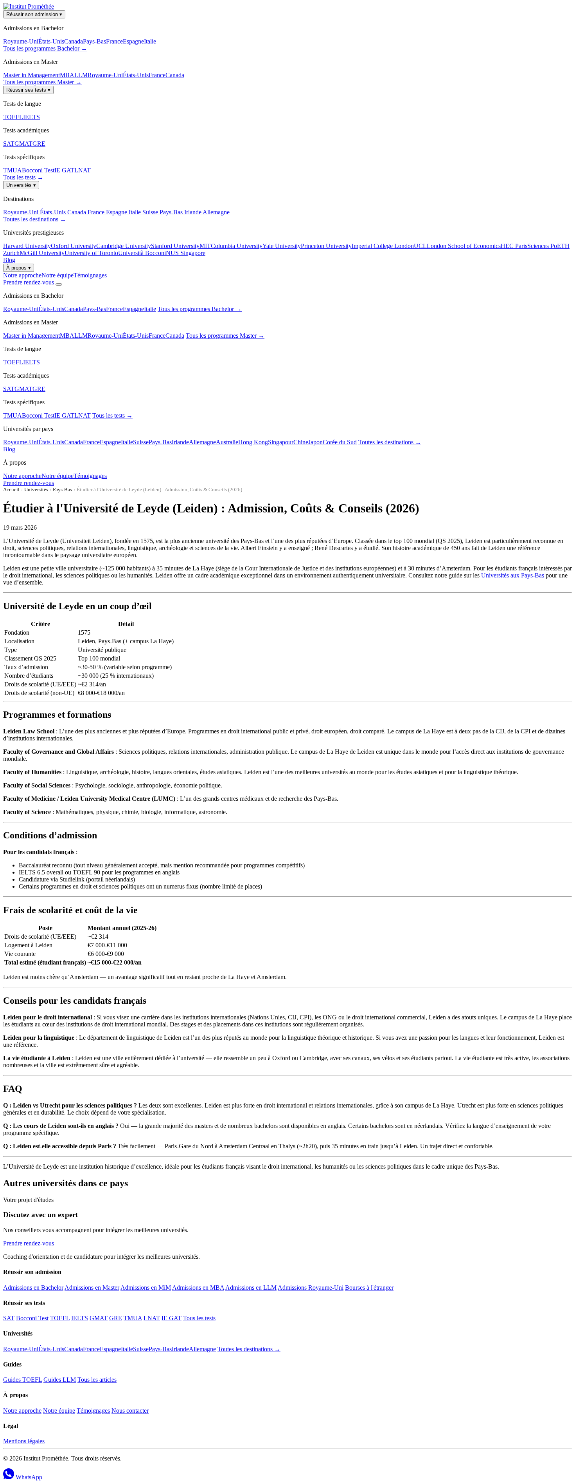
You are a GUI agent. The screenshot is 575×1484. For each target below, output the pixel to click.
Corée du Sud (340, 442)
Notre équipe (57, 275)
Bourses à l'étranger (369, 1287)
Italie (150, 41)
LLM (81, 75)
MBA (67, 75)
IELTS (31, 117)
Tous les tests (199, 1318)
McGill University (42, 253)
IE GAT (64, 170)
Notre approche (22, 275)
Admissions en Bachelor (33, 1287)
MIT (205, 246)
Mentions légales (24, 1441)
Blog (9, 260)
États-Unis (51, 41)
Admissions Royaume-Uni (310, 1287)
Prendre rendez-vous (29, 282)
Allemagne (216, 212)
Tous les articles (97, 1379)
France (114, 41)
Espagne (133, 41)
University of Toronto (91, 253)
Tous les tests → (23, 177)
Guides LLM (59, 1379)
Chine (300, 442)
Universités (21, 185)
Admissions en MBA (198, 1287)
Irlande (193, 212)
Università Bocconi (142, 253)
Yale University (281, 246)
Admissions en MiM (145, 1287)
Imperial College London (383, 246)
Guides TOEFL (22, 1379)
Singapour (280, 442)
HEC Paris (514, 246)
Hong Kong (253, 442)
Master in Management (31, 75)
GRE (38, 143)
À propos (18, 268)
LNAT (82, 170)
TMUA (12, 170)
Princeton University (326, 246)
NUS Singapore (185, 253)
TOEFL (13, 117)
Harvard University (27, 246)
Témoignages (90, 275)
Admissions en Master (92, 1287)
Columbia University (236, 246)
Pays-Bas (94, 41)
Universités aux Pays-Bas (512, 575)
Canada (73, 41)
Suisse (151, 212)
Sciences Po (542, 246)
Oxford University (73, 246)
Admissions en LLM (251, 1287)
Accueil (11, 489)
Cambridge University (123, 246)
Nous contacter (130, 1410)
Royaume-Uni (20, 41)
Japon (315, 442)
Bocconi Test (38, 170)
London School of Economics (464, 246)
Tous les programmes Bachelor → (45, 48)
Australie (227, 442)
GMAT (23, 143)
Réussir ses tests (28, 90)
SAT (8, 143)
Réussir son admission (34, 14)
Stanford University (175, 246)
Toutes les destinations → (34, 219)
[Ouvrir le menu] (59, 284)
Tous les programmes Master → (42, 82)
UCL (420, 246)
